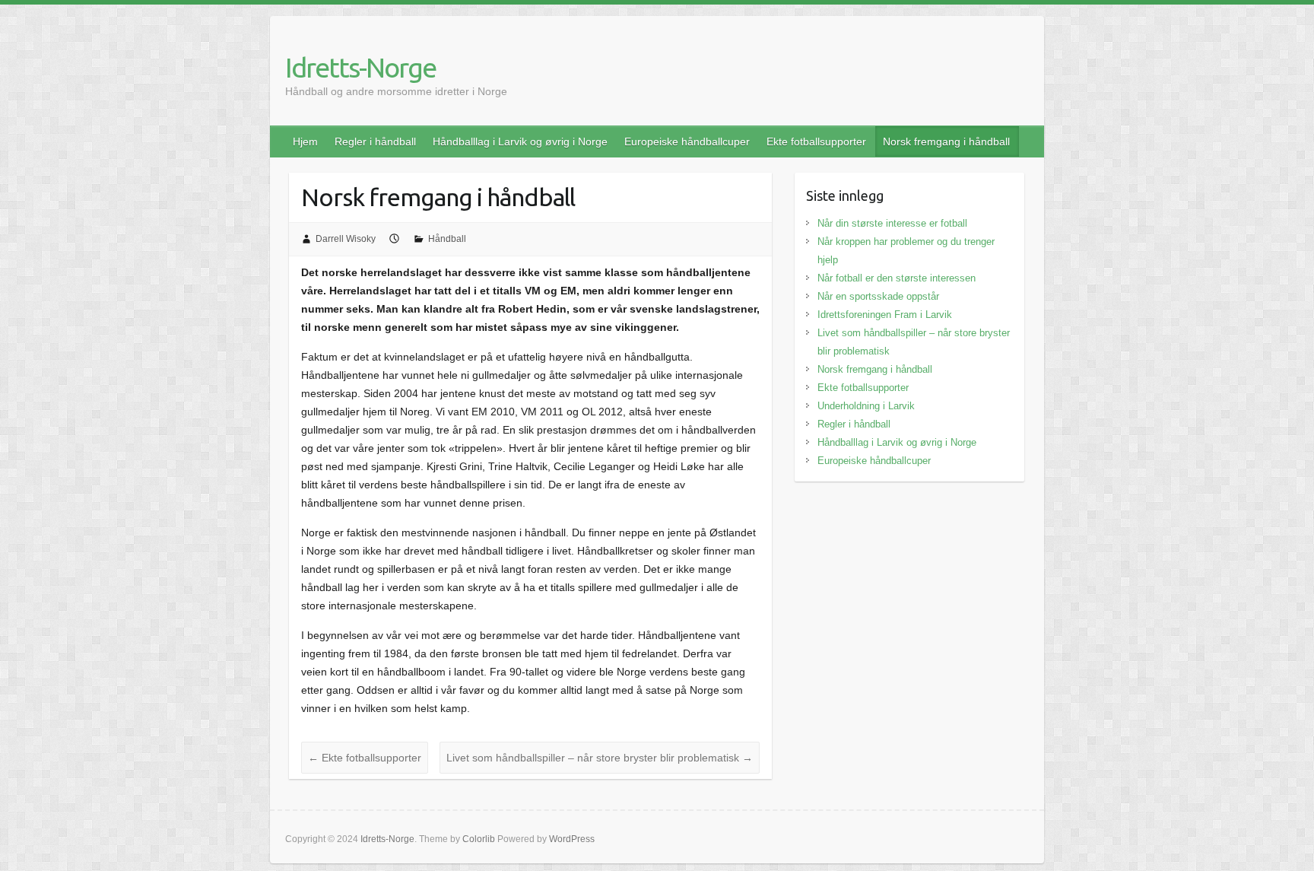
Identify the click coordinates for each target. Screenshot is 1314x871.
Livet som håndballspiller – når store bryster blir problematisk (599, 758)
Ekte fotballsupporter (816, 141)
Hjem (305, 141)
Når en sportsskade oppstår (878, 296)
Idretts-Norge (360, 67)
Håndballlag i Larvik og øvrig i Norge (520, 141)
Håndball (447, 239)
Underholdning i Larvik (866, 406)
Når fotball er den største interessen (896, 278)
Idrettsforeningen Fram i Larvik (884, 314)
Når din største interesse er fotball (892, 223)
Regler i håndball (375, 141)
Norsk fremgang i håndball (946, 141)
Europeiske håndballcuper (687, 141)
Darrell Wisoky (346, 239)
